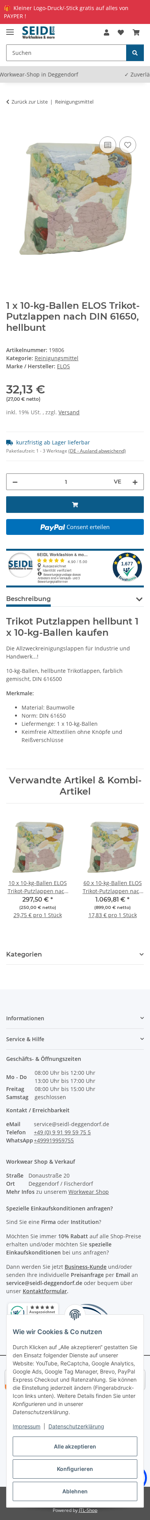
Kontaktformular (45, 1291)
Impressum (26, 1426)
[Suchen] (135, 52)
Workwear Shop (88, 1191)
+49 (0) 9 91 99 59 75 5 (62, 1132)
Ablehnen (75, 1491)
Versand (69, 412)
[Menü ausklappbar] (10, 29)
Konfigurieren (75, 1469)
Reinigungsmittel (56, 358)
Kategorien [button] (24, 954)
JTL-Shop (88, 1510)
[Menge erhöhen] (135, 482)
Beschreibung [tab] (28, 599)
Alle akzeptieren (75, 1446)
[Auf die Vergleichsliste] (107, 144)
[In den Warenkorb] (12, 126)
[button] (106, 32)
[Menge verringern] (15, 482)
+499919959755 (54, 1140)
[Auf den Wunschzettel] (127, 144)
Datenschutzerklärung (76, 1426)
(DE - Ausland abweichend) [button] (97, 451)
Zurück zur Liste (30, 101)
